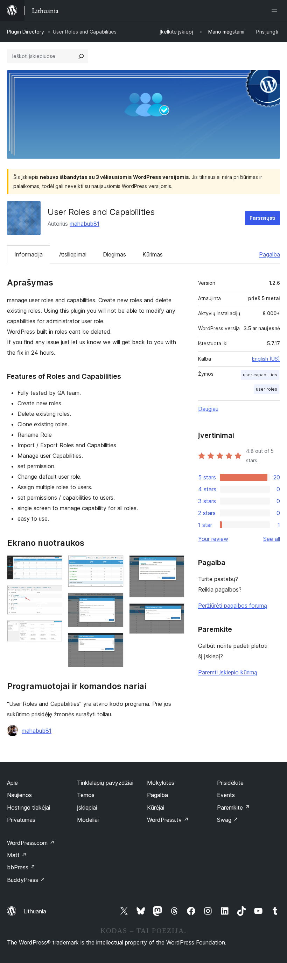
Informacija (28, 254)
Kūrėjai (155, 807)
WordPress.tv (168, 819)
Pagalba (269, 254)
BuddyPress (26, 879)
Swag (227, 819)
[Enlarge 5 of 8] (114, 602)
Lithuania (34, 911)
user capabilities (260, 374)
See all (271, 538)
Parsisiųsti (262, 218)
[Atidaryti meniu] (276, 10)
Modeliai (88, 819)
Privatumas (21, 819)
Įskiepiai (87, 807)
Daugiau (208, 408)
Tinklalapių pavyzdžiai (105, 782)
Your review (213, 538)
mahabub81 (84, 223)
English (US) (266, 359)
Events (226, 794)
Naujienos (19, 794)
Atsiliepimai (72, 254)
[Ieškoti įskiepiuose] (81, 56)
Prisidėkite (230, 782)
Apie (12, 782)
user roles (266, 389)
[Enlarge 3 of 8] (52, 629)
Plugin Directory (25, 32)
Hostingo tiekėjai (28, 807)
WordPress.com (31, 842)
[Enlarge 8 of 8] (175, 612)
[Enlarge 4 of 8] (114, 564)
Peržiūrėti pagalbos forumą (232, 605)
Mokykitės (160, 782)
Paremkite (233, 807)
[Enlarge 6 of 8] (114, 642)
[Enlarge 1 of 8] (52, 564)
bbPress (21, 867)
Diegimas (114, 254)
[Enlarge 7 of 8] (175, 564)
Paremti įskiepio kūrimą (227, 672)
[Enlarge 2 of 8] (52, 594)
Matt (17, 855)
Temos (85, 794)
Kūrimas (152, 254)
